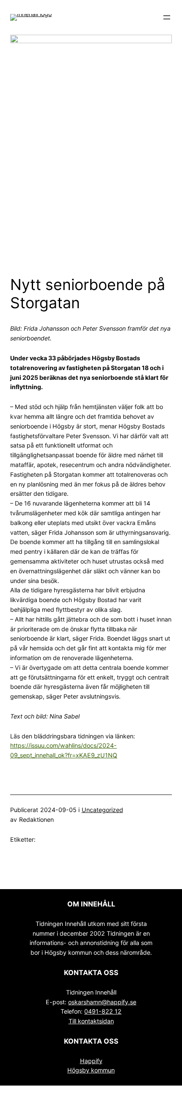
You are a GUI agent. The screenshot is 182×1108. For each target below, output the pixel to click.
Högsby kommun (91, 1070)
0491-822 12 (102, 1011)
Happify (91, 1060)
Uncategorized (102, 809)
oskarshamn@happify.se (102, 1002)
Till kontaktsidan (91, 1021)
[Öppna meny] (167, 17)
